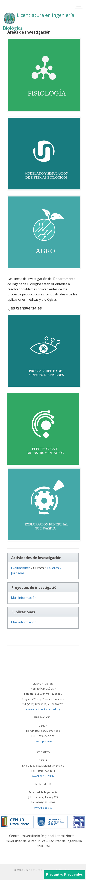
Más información (23, 597)
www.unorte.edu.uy (43, 776)
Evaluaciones (20, 568)
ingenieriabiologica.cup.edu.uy (43, 709)
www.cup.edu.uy (43, 741)
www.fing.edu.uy (43, 807)
